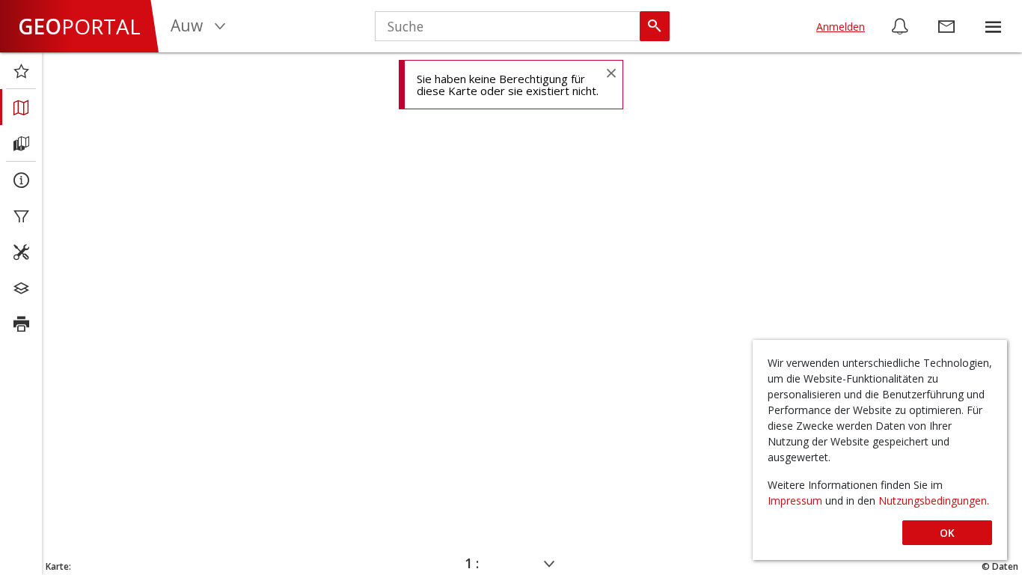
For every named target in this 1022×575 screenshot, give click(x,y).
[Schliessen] (610, 72)
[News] (900, 26)
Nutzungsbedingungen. (933, 500)
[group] (993, 26)
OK (947, 533)
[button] (993, 26)
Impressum (796, 500)
